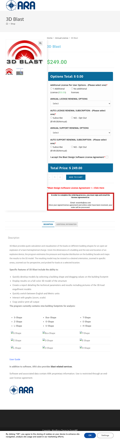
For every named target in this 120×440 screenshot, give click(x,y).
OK (90, 435)
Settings (105, 435)
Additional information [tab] (66, 224)
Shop (13, 23)
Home (49, 38)
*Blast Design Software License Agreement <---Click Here (75, 187)
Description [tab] (48, 224)
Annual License (61, 38)
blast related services (61, 366)
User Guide (15, 359)
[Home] (7, 23)
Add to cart (76, 177)
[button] (40, 43)
